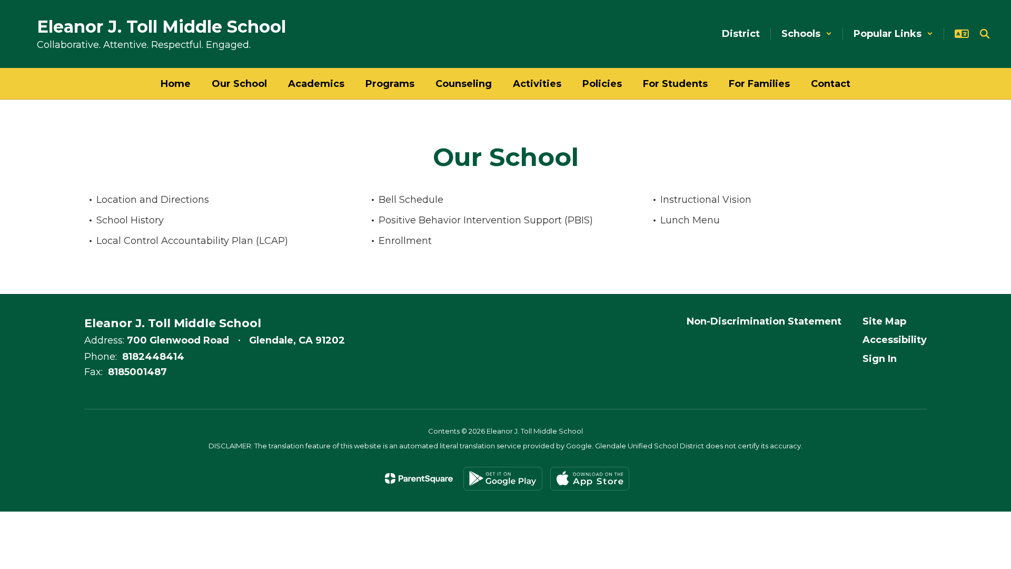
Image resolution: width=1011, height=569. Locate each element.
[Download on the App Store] (589, 478)
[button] (806, 34)
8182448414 (153, 356)
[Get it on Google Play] (502, 478)
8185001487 (137, 372)
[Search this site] (984, 33)
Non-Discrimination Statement (764, 321)
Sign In (880, 359)
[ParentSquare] (418, 478)
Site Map (884, 321)
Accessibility (895, 340)
